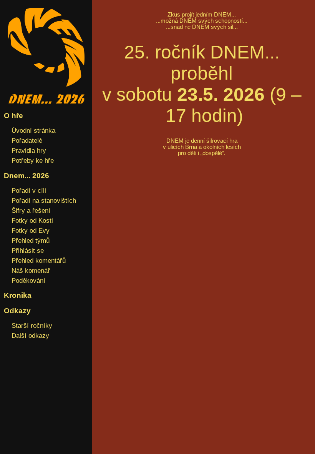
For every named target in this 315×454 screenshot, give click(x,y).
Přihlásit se (28, 250)
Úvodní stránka (33, 130)
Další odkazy (30, 335)
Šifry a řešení (31, 210)
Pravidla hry (29, 150)
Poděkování (28, 280)
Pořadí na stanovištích (44, 200)
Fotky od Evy (31, 230)
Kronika (18, 295)
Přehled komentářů (39, 260)
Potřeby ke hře (33, 160)
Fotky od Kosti (32, 220)
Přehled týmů (31, 240)
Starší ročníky (32, 325)
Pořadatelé (27, 140)
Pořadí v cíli (29, 190)
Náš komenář (31, 270)
